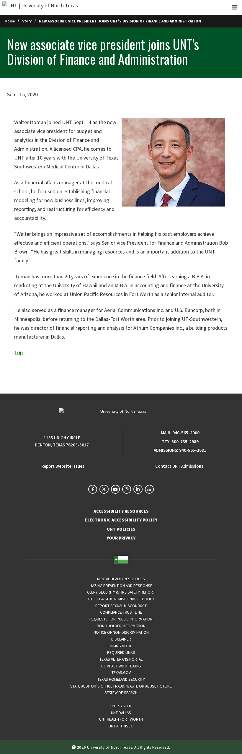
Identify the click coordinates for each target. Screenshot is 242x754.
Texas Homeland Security (121, 679)
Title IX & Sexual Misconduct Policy (121, 599)
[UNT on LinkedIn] (137, 489)
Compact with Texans (121, 666)
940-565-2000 (186, 433)
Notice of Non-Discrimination (121, 632)
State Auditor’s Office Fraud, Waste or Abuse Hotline (121, 686)
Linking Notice (121, 646)
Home (10, 21)
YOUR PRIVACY (121, 538)
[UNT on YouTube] (115, 489)
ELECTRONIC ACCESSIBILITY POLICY (121, 520)
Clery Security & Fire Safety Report (121, 592)
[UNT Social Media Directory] (149, 489)
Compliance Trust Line (121, 612)
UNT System (121, 705)
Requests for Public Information (121, 619)
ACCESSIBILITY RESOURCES (121, 511)
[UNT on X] (103, 489)
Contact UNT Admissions (179, 466)
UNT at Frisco (121, 726)
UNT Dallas (121, 712)
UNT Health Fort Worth (121, 719)
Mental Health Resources (121, 578)
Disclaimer (121, 639)
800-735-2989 (185, 441)
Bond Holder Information (121, 625)
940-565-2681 (192, 450)
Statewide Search (121, 692)
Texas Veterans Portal (121, 659)
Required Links (121, 652)
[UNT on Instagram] (126, 489)
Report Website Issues (62, 466)
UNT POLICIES (121, 529)
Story (27, 21)
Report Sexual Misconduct (121, 605)
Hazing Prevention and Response (121, 585)
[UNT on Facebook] (92, 489)
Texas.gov (121, 672)
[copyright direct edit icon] (74, 747)
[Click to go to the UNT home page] (40, 7)
